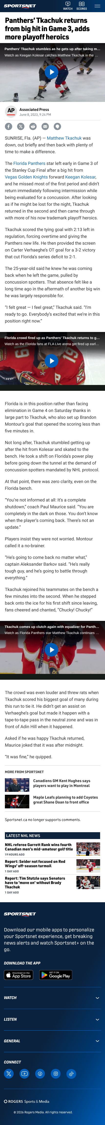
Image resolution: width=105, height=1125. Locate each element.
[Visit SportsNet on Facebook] (40, 1073)
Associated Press (34, 109)
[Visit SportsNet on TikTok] (71, 1073)
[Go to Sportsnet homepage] (20, 6)
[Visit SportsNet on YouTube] (24, 1073)
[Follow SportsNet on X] (9, 1073)
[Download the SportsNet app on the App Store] (18, 975)
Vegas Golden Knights (26, 177)
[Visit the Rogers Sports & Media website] (26, 1101)
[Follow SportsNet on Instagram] (56, 1073)
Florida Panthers (29, 163)
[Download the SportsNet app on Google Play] (55, 975)
